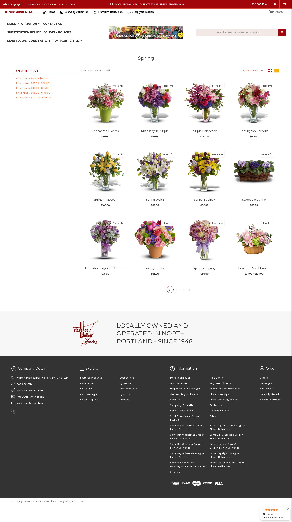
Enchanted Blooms (105, 131)
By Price (124, 399)
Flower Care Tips (219, 394)
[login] (274, 4)
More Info (119, 85)
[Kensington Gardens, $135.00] (254, 103)
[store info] (284, 4)
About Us (175, 399)
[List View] (276, 70)
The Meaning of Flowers (184, 394)
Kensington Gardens (254, 131)
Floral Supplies (89, 399)
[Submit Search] (282, 32)
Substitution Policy (24, 32)
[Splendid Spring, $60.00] (204, 240)
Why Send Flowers (220, 383)
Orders (264, 377)
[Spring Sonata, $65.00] (154, 240)
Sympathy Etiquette (181, 405)
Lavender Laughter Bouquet (105, 268)
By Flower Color (129, 388)
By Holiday (86, 388)
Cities (75, 40)
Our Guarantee (178, 383)
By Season (126, 383)
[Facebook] (13, 411)
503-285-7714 (259, 4)
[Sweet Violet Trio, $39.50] (254, 171)
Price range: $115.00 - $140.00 (33, 92)
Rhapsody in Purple (155, 131)
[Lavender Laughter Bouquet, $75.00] (105, 240)
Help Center (217, 377)
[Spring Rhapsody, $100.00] (105, 171)
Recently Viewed (269, 394)
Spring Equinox (204, 199)
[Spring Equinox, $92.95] (204, 171)
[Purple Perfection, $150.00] (204, 103)
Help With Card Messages (185, 388)
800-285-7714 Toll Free (30, 390)
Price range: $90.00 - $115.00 (32, 87)
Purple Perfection (204, 131)
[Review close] (288, 509)
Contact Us (52, 23)
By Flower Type (88, 394)
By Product (126, 394)
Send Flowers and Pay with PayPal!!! (37, 40)
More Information (22, 23)
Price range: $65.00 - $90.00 (32, 83)
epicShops (77, 501)
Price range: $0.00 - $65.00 (32, 78)
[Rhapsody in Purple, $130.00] (154, 103)
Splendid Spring (204, 268)
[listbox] (253, 70)
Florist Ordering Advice (223, 399)
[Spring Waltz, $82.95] (154, 171)
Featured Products (91, 377)
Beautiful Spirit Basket (254, 268)
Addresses (266, 388)
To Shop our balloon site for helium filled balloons (151, 4)
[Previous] (170, 289)
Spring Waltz (155, 199)
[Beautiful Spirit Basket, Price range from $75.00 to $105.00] (254, 240)
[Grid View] (270, 71)
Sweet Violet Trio (254, 199)
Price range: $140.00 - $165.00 (33, 97)
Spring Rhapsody (105, 199)
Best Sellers (127, 377)
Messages (266, 383)
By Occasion (87, 383)
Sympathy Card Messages (225, 388)
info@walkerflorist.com (31, 396)
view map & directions (30, 402)
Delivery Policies (57, 32)
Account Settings (270, 399)
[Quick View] (121, 85)
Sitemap (175, 471)
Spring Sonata (155, 268)
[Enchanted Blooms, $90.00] (105, 103)
